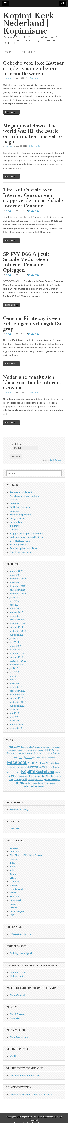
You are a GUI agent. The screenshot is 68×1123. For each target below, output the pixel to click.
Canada (14, 848)
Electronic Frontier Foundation (25, 1075)
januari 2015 (16, 616)
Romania (14, 896)
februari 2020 (16, 571)
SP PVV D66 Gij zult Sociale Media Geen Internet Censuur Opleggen (26, 262)
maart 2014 (15, 646)
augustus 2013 (17, 664)
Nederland (19, 776)
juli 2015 (14, 597)
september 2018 (18, 578)
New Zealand (16, 889)
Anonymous (38, 747)
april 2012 (15, 717)
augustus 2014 (17, 634)
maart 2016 (15, 582)
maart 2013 (15, 683)
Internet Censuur (38, 767)
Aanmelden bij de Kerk (21, 492)
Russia (13, 904)
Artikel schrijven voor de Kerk (24, 496)
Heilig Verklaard (17, 518)
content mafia (30, 753)
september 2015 (18, 593)
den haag (36, 757)
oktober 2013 (16, 657)
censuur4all (19, 753)
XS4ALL (14, 1056)
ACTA (12, 747)
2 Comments (34, 146)
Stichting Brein (43, 779)
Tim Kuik (18, 782)
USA (12, 915)
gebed (53, 763)
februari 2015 (16, 612)
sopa (34, 779)
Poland (13, 892)
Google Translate (55, 460)
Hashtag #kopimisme (20, 514)
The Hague (55, 779)
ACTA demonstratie (23, 747)
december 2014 (17, 619)
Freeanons (15, 828)
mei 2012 (14, 713)
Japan (13, 874)
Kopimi (28, 771)
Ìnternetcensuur (34, 786)
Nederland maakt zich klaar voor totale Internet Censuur (32, 382)
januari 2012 (16, 728)
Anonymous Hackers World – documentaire (31, 1094)
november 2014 (17, 623)
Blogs (15, 529)
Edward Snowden (48, 757)
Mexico (13, 885)
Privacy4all (15, 1018)
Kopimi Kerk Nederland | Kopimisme (28, 23)
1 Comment (33, 78)
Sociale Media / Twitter (21, 552)
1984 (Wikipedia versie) (21, 934)
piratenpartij (20, 779)
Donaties (14, 511)
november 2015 (17, 589)
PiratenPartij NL (17, 995)
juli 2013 (14, 668)
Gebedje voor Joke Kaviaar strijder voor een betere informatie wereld (33, 68)
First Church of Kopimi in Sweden (26, 855)
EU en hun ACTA (18, 972)
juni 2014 (14, 642)
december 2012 (17, 691)
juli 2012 (14, 709)
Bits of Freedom (18, 1014)
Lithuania (14, 881)
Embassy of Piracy (19, 809)
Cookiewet (15, 503)
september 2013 (18, 661)
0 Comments (33, 210)
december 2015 (17, 586)
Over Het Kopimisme (20, 541)
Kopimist (58, 772)
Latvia (13, 877)
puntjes (9, 146)
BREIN (48, 750)
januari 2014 (16, 649)
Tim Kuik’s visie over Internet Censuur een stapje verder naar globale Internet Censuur (33, 198)
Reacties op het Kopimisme (23, 548)
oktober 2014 (16, 627)
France (13, 859)
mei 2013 (14, 676)
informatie (26, 767)
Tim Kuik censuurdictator (33, 783)
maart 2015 (15, 608)
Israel (12, 866)
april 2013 (15, 679)
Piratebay (41, 776)
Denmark (14, 851)
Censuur (10, 753)
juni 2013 (14, 672)
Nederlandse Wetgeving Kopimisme (27, 537)
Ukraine (13, 907)
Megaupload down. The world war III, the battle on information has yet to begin (32, 134)
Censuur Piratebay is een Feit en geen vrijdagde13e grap (32, 323)
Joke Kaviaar (53, 767)
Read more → (11, 112)
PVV (30, 779)
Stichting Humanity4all (21, 953)
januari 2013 (16, 687)
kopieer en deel (13, 772)
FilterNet (31, 763)
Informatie (15, 526)
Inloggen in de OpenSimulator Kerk (27, 533)
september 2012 (18, 702)
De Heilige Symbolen (20, 507)
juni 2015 (14, 601)
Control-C (40, 753)
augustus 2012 (17, 706)
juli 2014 (14, 638)
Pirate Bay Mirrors (19, 1037)
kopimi (8, 78)
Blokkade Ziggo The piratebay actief (30, 750)
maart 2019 (15, 575)
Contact (13, 499)
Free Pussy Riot (42, 763)
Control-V (48, 753)
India (12, 862)
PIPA (34, 776)
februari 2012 (16, 724)
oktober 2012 (16, 698)
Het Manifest (16, 522)
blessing (49, 747)
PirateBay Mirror (18, 544)
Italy (12, 870)
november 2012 (17, 694)
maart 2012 (15, 720)
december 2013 (17, 653)
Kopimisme (44, 771)
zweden (52, 783)
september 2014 (18, 631)
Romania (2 (15, 900)
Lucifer (10, 776)
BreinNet (56, 750)
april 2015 (15, 605)
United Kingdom (18, 911)
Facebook (17, 762)
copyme (25, 757)
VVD (46, 783)
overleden (27, 776)
